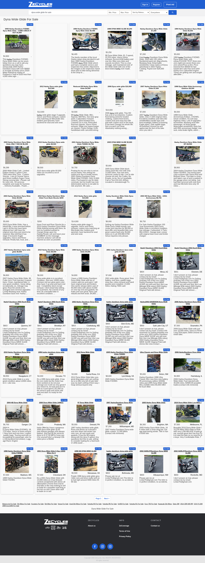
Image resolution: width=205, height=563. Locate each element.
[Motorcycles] (64, 528)
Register (156, 5)
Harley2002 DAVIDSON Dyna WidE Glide (153, 303)
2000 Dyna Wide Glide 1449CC (51, 403)
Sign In (145, 5)
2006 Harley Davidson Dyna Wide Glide (188, 303)
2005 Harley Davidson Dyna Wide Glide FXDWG (119, 353)
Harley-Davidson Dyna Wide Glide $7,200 (153, 30)
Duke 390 (176, 504)
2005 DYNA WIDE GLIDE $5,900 (119, 142)
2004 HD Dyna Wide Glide (17, 403)
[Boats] (59, 528)
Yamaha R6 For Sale (109, 504)
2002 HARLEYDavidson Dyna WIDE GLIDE (154, 452)
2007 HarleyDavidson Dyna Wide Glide (120, 403)
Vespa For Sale (63, 504)
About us (92, 526)
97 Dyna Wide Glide (85, 403)
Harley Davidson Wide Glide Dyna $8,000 (119, 197)
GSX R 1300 (198, 504)
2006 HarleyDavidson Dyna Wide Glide (188, 353)
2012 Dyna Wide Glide (85, 352)
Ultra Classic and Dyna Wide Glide (154, 352)
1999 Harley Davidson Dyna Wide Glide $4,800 (85, 251)
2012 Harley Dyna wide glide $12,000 (51, 87)
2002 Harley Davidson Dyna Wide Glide (85, 303)
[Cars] (47, 528)
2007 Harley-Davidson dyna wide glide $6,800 (17, 251)
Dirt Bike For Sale (51, 504)
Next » (106, 498)
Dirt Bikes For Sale (23, 504)
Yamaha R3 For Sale (94, 504)
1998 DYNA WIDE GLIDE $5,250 (119, 29)
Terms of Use (124, 531)
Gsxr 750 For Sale (150, 504)
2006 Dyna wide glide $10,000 (120, 86)
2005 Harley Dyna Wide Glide (153, 403)
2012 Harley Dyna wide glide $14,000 (85, 197)
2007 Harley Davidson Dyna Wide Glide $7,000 (153, 87)
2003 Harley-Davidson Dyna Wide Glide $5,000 (17, 197)
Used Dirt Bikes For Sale (77, 504)
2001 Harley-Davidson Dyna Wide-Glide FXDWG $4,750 (85, 143)
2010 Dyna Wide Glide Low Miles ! (188, 403)
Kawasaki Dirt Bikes (165, 504)
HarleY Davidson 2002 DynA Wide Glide (153, 249)
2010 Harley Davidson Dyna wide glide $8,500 (51, 143)
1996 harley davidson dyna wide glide (51, 353)
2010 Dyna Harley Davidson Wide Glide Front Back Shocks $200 (51, 197)
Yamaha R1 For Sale (136, 504)
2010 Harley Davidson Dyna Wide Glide (17, 353)
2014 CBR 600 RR (186, 504)
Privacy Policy (125, 536)
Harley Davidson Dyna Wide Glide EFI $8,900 (188, 143)
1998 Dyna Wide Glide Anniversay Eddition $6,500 (188, 87)
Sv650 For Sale (123, 504)
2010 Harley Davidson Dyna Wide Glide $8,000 (51, 251)
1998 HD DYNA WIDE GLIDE (85, 451)
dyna (81, 63)
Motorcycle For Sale (9, 504)
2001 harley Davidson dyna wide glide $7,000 (120, 251)
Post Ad (170, 4)
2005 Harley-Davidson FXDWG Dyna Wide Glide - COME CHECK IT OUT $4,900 (17, 31)
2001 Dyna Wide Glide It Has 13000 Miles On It (51, 452)
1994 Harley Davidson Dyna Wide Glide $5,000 (188, 30)
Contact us (155, 526)
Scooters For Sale (37, 504)
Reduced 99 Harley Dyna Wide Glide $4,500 (85, 87)
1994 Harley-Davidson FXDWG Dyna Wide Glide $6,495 (85, 30)
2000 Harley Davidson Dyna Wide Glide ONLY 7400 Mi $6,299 (17, 143)
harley (9, 59)
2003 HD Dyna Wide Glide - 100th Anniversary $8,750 (153, 197)
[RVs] (53, 528)
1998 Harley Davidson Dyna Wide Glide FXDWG (17, 452)
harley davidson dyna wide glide (119, 302)
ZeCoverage (124, 526)
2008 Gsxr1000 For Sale (10, 506)
